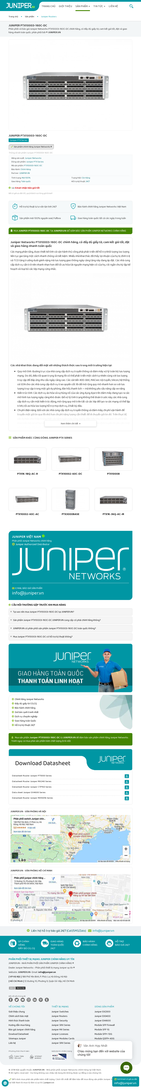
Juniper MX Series (60, 1030)
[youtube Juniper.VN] (23, 1000)
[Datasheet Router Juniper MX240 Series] (127, 782)
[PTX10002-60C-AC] (27, 499)
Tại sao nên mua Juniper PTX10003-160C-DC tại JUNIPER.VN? (42, 612)
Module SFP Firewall (105, 1025)
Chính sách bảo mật (18, 1016)
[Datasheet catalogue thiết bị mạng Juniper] (70, 759)
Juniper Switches (60, 1012)
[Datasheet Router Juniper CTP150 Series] (127, 787)
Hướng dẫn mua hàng (19, 1025)
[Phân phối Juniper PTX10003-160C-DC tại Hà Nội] (70, 838)
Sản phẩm (81, 6)
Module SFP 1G (102, 1030)
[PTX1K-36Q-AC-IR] (113, 499)
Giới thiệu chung (17, 1012)
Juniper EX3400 (103, 1016)
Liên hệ (113, 6)
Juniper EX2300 (102, 1012)
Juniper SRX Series (61, 1025)
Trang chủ (48, 6)
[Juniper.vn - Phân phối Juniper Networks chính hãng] (70, 563)
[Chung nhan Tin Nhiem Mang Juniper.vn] (59, 1057)
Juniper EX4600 (103, 1021)
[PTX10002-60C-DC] (70, 459)
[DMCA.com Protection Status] (17, 988)
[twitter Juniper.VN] (17, 1000)
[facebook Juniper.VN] (11, 1000)
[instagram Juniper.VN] (29, 1000)
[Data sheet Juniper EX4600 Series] (127, 793)
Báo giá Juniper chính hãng (22, 1030)
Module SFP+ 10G (103, 1034)
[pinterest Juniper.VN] (41, 1000)
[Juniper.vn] (20, 6)
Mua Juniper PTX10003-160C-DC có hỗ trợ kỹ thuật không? (42, 636)
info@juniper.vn (103, 930)
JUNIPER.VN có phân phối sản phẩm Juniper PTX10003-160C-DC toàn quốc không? (53, 628)
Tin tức (98, 6)
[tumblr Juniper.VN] (47, 1000)
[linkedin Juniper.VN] (35, 1000)
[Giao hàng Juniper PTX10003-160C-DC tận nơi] (70, 668)
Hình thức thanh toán (19, 1021)
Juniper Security (60, 1021)
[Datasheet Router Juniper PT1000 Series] (127, 776)
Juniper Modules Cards (63, 1038)
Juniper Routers (59, 1016)
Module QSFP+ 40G (104, 1038)
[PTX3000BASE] (70, 499)
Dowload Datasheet (19, 1034)
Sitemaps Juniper (17, 1038)
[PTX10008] (113, 459)
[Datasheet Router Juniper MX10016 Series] (127, 798)
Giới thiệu (65, 6)
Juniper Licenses (60, 1034)
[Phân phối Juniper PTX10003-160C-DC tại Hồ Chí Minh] (70, 898)
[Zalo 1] (5, 1085)
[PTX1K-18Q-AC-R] (27, 459)
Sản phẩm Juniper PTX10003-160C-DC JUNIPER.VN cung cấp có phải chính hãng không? (56, 620)
